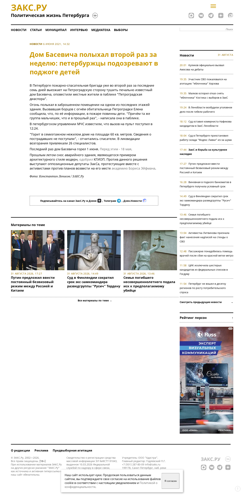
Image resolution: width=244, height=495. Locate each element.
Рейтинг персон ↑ (206, 318)
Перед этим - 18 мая (115, 149)
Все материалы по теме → (95, 300)
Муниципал (56, 30)
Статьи (36, 30)
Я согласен (171, 481)
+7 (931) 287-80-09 (133, 464)
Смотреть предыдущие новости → (206, 302)
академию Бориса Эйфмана (133, 168)
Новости (18, 30)
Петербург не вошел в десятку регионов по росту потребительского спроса (203, 288)
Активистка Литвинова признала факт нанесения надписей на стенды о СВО (205, 237)
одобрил (86, 159)
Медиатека (100, 30)
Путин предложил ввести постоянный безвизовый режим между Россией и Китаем (33, 284)
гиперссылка (52, 471)
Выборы (121, 30)
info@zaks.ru (152, 464)
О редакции (20, 450)
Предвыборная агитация (72, 450)
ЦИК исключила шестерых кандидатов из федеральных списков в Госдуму (204, 270)
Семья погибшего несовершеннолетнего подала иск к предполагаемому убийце (149, 284)
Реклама (41, 450)
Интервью (79, 30)
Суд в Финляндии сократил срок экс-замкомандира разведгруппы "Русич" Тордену (93, 281)
